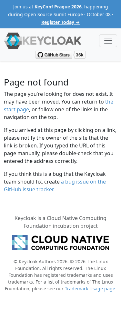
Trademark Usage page (90, 288)
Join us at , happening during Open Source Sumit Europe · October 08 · (60, 14)
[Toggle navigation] (108, 40)
